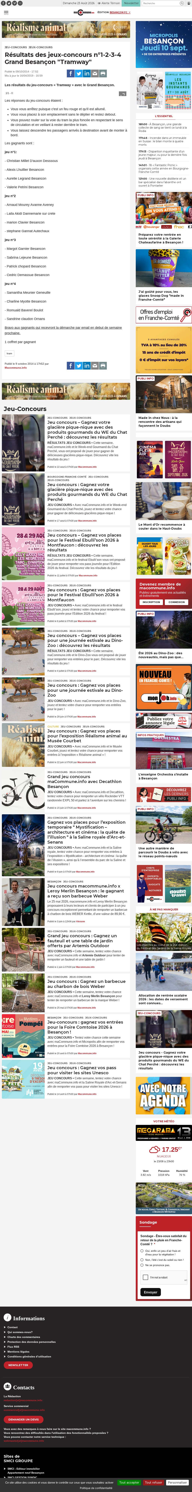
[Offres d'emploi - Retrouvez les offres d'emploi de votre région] (164, 322)
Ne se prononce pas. (157, 1265)
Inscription (151, 602)
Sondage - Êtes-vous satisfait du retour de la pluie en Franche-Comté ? (163, 1240)
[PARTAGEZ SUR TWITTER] (78, 73)
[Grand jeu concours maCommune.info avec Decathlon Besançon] (23, 783)
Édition (103, 12)
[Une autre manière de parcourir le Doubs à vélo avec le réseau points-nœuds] (164, 825)
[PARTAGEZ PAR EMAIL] (95, 73)
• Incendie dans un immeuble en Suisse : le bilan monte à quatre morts (162, 141)
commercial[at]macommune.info (24, 1409)
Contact (13, 1327)
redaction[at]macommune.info (23, 1400)
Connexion (177, 602)
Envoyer (150, 1292)
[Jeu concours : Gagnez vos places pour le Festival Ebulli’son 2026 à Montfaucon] (23, 596)
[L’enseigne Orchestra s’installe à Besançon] (164, 751)
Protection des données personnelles (32, 1341)
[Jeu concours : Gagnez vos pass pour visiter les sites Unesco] (23, 1074)
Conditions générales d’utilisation (29, 1356)
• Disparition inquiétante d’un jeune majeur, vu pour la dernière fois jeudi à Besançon (163, 155)
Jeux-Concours (40, 47)
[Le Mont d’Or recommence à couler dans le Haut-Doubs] (164, 501)
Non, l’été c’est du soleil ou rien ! (164, 1259)
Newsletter (18, 1365)
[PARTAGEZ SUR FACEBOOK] (70, 73)
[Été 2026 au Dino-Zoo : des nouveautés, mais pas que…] (164, 630)
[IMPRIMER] (103, 73)
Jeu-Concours (16, 47)
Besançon (54, 881)
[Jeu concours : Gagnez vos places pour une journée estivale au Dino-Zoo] (23, 691)
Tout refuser (153, 1482)
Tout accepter (129, 1482)
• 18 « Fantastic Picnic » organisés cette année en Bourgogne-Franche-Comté (164, 168)
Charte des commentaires (24, 1336)
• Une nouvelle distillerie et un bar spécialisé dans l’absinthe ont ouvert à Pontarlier (162, 182)
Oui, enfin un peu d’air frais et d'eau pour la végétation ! (162, 1252)
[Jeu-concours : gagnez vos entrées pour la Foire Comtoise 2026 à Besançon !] (23, 1028)
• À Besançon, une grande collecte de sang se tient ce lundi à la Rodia (163, 128)
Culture (53, 726)
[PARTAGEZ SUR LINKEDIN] (87, 73)
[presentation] (138, 931)
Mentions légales (18, 1351)
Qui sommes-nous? (20, 1332)
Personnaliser (177, 1482)
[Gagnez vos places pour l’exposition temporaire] (23, 828)
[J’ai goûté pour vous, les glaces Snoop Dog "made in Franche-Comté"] (164, 268)
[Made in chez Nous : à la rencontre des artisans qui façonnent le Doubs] (164, 394)
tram (9, 353)
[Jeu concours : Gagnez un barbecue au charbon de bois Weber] (23, 987)
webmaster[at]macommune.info (24, 1440)
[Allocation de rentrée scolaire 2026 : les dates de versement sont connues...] (164, 972)
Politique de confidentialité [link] (96, 1488)
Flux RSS (13, 1346)
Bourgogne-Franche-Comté (66, 476)
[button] (182, 3)
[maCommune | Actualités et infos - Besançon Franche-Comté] (84, 12)
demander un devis (23, 1419)
